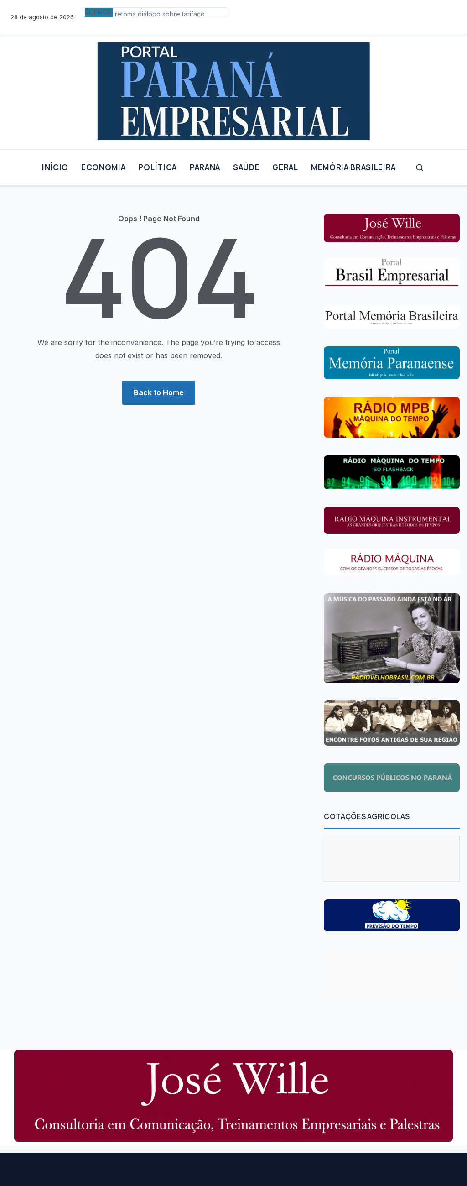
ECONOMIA (103, 167)
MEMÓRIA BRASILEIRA (353, 167)
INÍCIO (55, 167)
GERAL (285, 167)
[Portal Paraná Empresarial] (233, 88)
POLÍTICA (157, 167)
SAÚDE (246, 167)
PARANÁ (205, 167)
